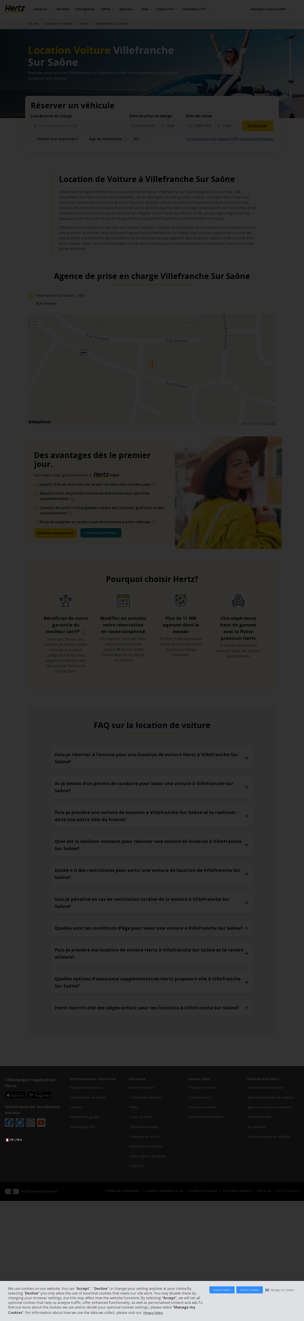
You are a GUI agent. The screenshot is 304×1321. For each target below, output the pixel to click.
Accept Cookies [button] (222, 1290)
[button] (280, 1289)
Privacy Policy (153, 1313)
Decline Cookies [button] (249, 1290)
